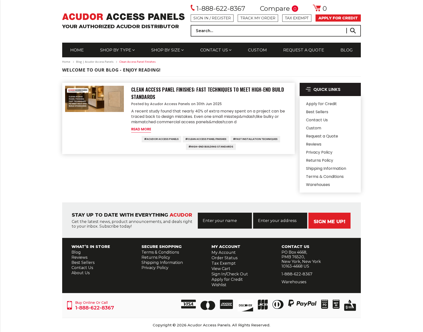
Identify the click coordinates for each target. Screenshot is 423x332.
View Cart (221, 268)
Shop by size (166, 50)
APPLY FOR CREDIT (338, 18)
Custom (257, 50)
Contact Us (214, 50)
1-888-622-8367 (220, 8)
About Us (80, 273)
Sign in (201, 18)
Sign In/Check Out (230, 273)
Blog (347, 50)
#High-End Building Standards (210, 146)
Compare (278, 8)
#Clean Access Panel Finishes (205, 139)
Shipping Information (326, 168)
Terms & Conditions (325, 176)
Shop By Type (116, 50)
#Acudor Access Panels (161, 139)
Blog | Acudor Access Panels (94, 61)
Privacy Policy (319, 152)
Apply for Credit (321, 104)
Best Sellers (317, 112)
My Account (224, 252)
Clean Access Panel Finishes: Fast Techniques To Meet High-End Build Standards (207, 93)
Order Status (224, 257)
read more (141, 129)
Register (221, 18)
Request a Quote (303, 50)
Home (77, 50)
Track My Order (257, 18)
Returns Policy (319, 160)
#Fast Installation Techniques (255, 139)
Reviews (313, 144)
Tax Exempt (297, 18)
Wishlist (219, 284)
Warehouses (318, 184)
